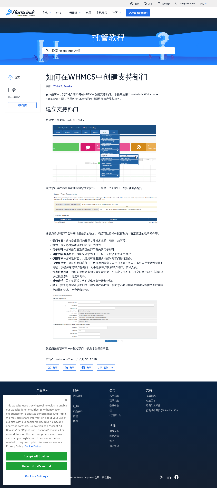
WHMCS (57, 86)
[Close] (66, 400)
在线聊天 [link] (166, 3)
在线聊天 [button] (151, 395)
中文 (202, 3)
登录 (137, 3)
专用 (88, 12)
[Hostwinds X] (160, 477)
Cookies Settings (36, 476)
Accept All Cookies (37, 456)
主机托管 (101, 12)
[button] (138, 12)
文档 (150, 3)
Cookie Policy (32, 446)
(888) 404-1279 (187, 3)
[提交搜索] (47, 50)
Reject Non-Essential (36, 466)
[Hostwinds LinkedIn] (167, 477)
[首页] (20, 13)
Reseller (68, 86)
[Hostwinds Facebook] (175, 477)
